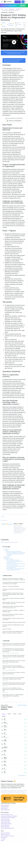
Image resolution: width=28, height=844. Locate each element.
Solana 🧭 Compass (11, 24)
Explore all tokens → (22, 706)
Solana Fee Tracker (5, 819)
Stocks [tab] (19, 713)
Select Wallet (17, 1)
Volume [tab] (9, 713)
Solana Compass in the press (7, 836)
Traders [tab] (14, 713)
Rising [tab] (3, 716)
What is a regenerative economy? (13, 560)
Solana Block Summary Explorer (8, 817)
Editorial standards (5, 834)
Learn (6, 9)
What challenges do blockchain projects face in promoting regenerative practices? (15, 569)
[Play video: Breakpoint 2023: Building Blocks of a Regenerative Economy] (14, 42)
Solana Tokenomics (5, 825)
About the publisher (5, 833)
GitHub (2, 840)
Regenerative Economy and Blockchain (14, 551)
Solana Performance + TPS (7, 814)
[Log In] (22, 1)
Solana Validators (5, 806)
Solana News (4, 837)
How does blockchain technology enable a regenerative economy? (15, 562)
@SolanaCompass (18, 525)
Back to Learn (4, 520)
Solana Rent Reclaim (5, 820)
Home (2, 9)
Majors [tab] (3, 713)
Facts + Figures (7, 556)
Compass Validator (5, 805)
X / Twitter (3, 839)
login (5, 542)
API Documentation (5, 826)
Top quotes (7, 557)
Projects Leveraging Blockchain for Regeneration (16, 552)
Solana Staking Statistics (6, 823)
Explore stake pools (5, 809)
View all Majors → (22, 775)
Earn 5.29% (23, 5)
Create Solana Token (5, 822)
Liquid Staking (4, 808)
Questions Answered (9, 558)
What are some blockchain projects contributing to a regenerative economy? (16, 564)
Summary (6, 549)
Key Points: (7, 550)
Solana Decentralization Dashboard (9, 816)
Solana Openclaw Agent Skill (7, 828)
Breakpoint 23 (11, 9)
